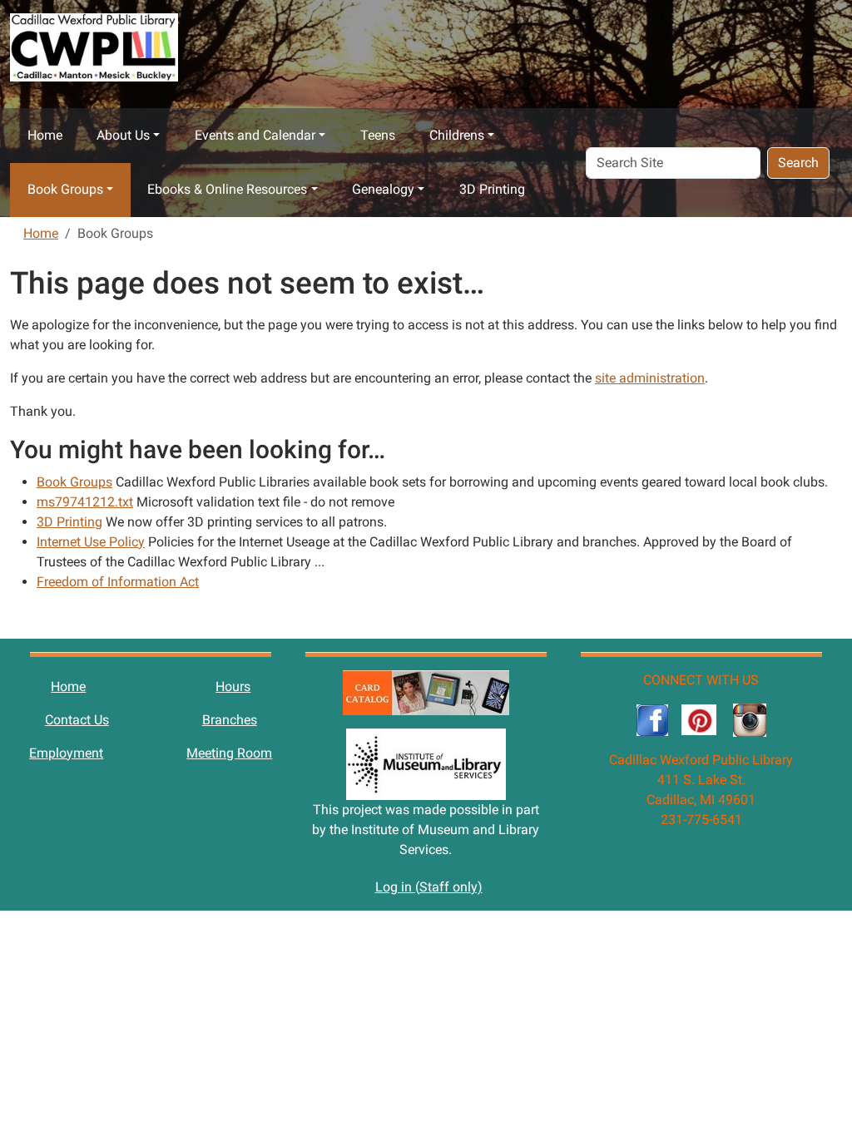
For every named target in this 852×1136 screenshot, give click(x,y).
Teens (377, 135)
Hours (232, 686)
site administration (650, 378)
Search (798, 162)
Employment (66, 753)
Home (44, 135)
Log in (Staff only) (429, 887)
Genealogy (383, 189)
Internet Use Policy (91, 542)
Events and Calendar (255, 135)
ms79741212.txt (85, 502)
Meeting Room (229, 753)
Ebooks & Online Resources (227, 189)
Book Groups (65, 189)
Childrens (456, 135)
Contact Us (77, 720)
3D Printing (492, 189)
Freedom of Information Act (118, 582)
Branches (229, 720)
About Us (123, 135)
